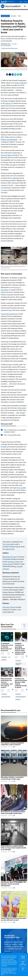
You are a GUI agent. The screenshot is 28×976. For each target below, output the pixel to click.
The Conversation (7, 45)
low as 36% (22, 488)
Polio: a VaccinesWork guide (12, 435)
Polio (19, 16)
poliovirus (8, 103)
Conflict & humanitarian (20, 696)
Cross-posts (13, 16)
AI (9, 657)
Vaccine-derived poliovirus (9, 314)
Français (25, 1)
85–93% (3, 447)
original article (9, 549)
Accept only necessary (23, 963)
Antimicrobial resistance (18, 664)
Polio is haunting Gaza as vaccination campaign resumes (15, 431)
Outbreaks (4, 659)
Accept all (23, 969)
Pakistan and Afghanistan (9, 139)
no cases (4, 190)
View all (24, 625)
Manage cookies (23, 957)
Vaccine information (6, 696)
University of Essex (9, 607)
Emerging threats (5, 16)
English (20, 1)
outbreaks (15, 178)
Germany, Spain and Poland (10, 155)
